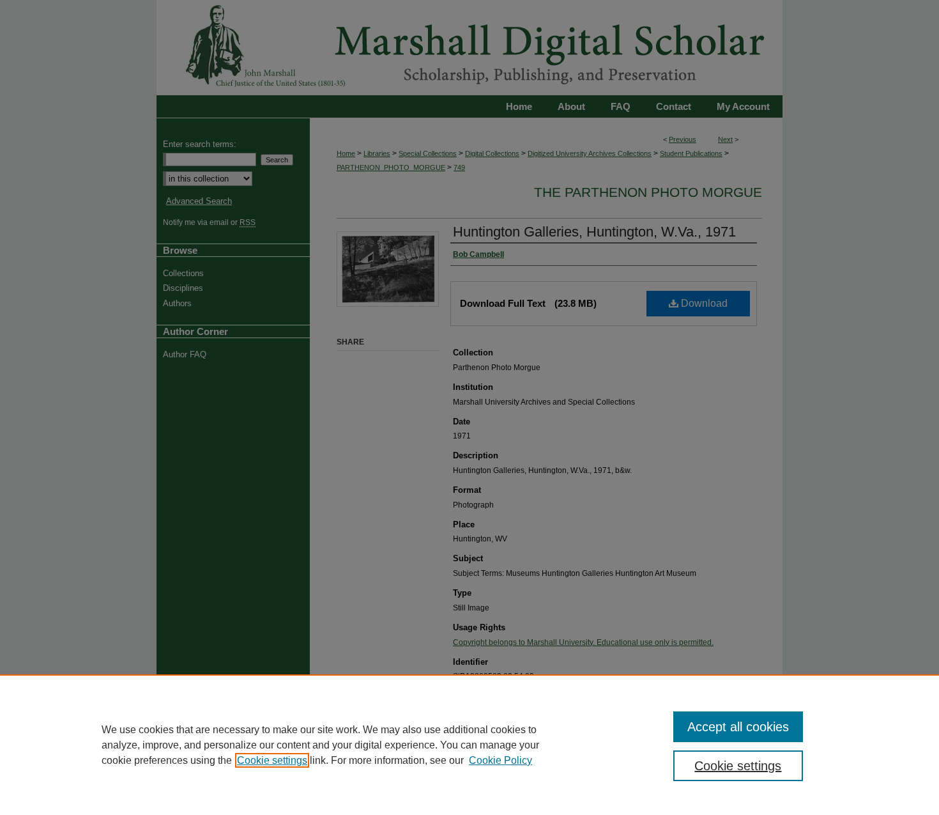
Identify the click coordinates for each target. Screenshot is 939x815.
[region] (469, 744)
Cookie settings (272, 760)
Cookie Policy (500, 760)
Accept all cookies (738, 727)
